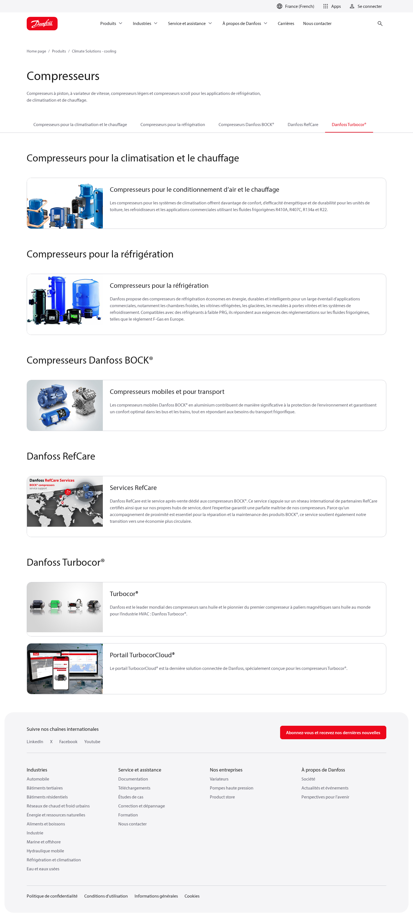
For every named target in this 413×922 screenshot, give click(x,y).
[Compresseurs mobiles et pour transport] (65, 405)
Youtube (92, 741)
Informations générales (156, 896)
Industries (37, 769)
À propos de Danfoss (323, 769)
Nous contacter (132, 824)
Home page (36, 51)
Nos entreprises (226, 769)
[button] (331, 6)
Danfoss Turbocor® (349, 124)
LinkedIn (35, 741)
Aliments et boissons (46, 824)
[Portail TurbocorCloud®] (65, 668)
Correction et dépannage (141, 806)
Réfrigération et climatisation (54, 859)
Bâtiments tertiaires (45, 788)
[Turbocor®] (65, 609)
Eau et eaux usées (43, 868)
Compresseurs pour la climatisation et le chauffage (80, 124)
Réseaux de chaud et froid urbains (58, 806)
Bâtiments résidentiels (47, 797)
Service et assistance (139, 769)
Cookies (192, 896)
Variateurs (219, 779)
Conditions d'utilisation (106, 896)
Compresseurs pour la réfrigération (172, 124)
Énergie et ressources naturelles (56, 815)
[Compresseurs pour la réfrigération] (65, 304)
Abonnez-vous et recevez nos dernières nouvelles (333, 732)
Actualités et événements (324, 788)
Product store (222, 797)
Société (308, 779)
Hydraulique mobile (45, 850)
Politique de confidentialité (52, 896)
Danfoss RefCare (303, 124)
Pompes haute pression (231, 788)
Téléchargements (134, 788)
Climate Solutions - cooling (94, 51)
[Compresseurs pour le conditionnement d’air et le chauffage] (65, 203)
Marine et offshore (44, 842)
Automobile (38, 779)
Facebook (68, 741)
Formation (128, 815)
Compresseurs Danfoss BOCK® (246, 124)
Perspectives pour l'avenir (325, 797)
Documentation (133, 779)
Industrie (35, 833)
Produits (59, 51)
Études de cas (130, 797)
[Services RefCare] (65, 506)
